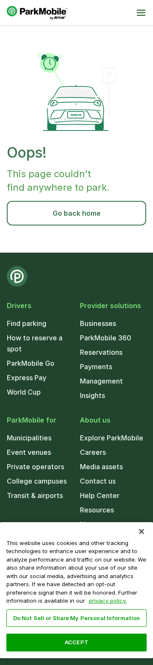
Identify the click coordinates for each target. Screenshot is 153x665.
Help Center (99, 495)
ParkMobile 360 (105, 338)
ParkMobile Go (30, 363)
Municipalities (29, 438)
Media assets (101, 466)
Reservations (101, 352)
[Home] (37, 12)
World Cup (24, 392)
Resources (97, 510)
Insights (92, 395)
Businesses (98, 323)
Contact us (98, 481)
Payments (96, 366)
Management (101, 381)
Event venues (29, 452)
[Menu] (141, 13)
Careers (93, 452)
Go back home (77, 213)
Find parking (26, 323)
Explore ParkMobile (111, 438)
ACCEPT (76, 642)
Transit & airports (35, 495)
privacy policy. (108, 600)
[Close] (141, 531)
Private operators (35, 466)
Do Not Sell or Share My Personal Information (76, 618)
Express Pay (26, 377)
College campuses (37, 481)
